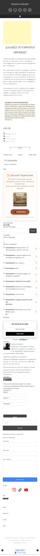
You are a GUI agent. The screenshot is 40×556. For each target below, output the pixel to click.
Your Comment (7, 459)
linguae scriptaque (20, 4)
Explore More (20, 550)
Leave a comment (11, 139)
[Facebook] (10, 10)
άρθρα (7, 141)
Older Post (32, 155)
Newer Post (8, 155)
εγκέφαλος (12, 141)
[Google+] (15, 10)
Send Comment (20, 479)
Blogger (33, 538)
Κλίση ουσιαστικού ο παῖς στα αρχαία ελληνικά (19, 367)
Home (20, 155)
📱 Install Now (20, 212)
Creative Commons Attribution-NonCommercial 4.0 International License (18, 386)
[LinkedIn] (25, 10)
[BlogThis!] (6, 128)
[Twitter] (20, 10)
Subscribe (20, 334)
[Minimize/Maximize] (38, 550)
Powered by (15, 339)
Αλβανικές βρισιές (17, 344)
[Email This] (4, 128)
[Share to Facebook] (9, 128)
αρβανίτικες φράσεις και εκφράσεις (15, 357)
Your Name (6, 441)
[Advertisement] (17, 32)
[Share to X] (8, 128)
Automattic (17, 540)
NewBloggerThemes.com (20, 542)
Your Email (6, 450)
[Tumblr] (30, 10)
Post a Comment (10, 164)
